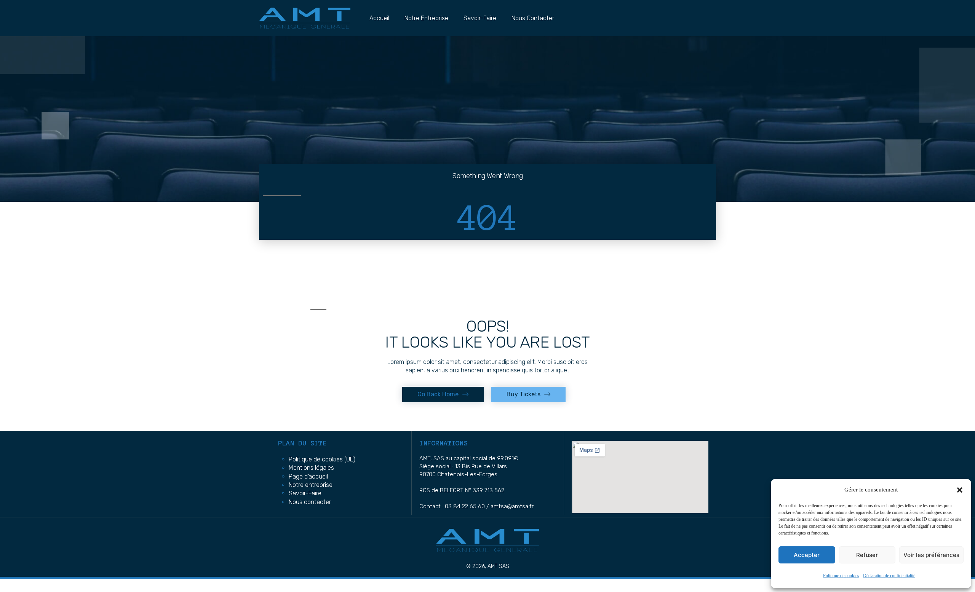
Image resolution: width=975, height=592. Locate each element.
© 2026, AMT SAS (487, 566)
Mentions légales (311, 467)
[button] (960, 490)
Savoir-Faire (480, 18)
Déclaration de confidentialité (889, 576)
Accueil (379, 18)
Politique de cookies (841, 576)
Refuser (867, 554)
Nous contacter (532, 18)
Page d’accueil (308, 476)
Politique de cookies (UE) (322, 459)
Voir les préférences (931, 554)
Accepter (807, 554)
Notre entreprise (426, 18)
